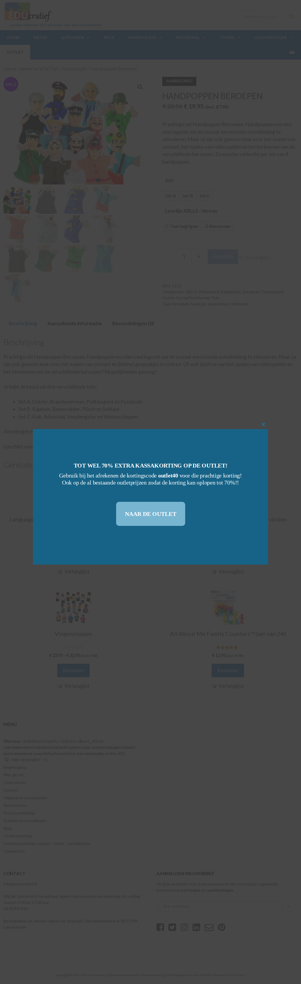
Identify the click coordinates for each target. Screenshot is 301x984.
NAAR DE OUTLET (150, 514)
